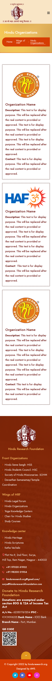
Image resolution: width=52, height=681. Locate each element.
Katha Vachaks (12, 548)
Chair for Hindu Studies (18, 516)
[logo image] (18, 13)
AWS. (33, 668)
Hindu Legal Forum (15, 501)
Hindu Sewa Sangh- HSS (18, 465)
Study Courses (12, 521)
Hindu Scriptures (14, 543)
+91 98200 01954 (16, 572)
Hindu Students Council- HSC (21, 470)
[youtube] (29, 675)
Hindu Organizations (16, 506)
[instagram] (37, 675)
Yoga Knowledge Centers (18, 511)
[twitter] (15, 675)
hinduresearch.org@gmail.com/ (23, 579)
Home (9, 42)
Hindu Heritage (13, 538)
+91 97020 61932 (16, 567)
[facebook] (22, 675)
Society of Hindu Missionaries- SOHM (26, 475)
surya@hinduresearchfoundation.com (22, 584)
